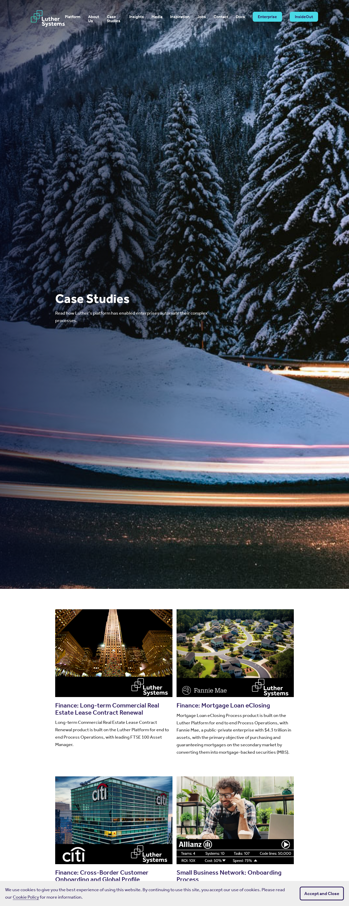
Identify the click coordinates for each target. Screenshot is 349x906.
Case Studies (113, 19)
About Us (93, 19)
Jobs (201, 17)
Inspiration (180, 17)
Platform (72, 17)
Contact (221, 17)
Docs (240, 17)
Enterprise (267, 16)
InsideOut (304, 16)
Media (157, 17)
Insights (136, 17)
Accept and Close (321, 893)
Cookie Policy (26, 897)
